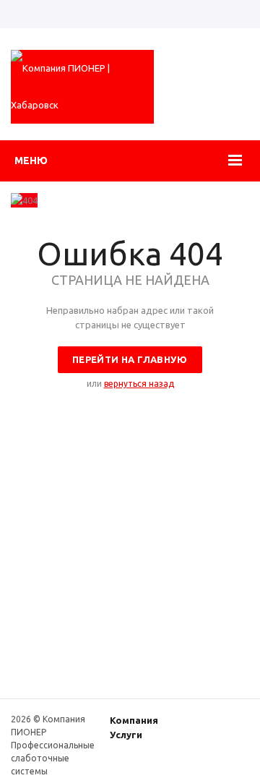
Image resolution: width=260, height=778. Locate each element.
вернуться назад (139, 383)
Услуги (126, 735)
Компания (134, 720)
